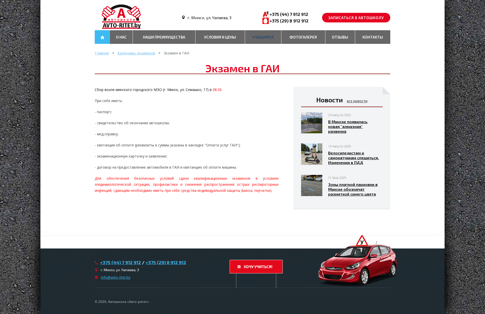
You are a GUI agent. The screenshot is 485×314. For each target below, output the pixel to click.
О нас (121, 37)
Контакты (372, 37)
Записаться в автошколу (356, 17)
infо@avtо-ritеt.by (115, 277)
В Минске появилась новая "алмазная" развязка (348, 126)
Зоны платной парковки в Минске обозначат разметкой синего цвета (353, 189)
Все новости (357, 101)
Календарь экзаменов (136, 53)
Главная (102, 53)
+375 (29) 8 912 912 (289, 20)
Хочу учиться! (257, 266)
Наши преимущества (164, 37)
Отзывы (340, 37)
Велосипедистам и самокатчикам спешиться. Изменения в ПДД (353, 157)
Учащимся (263, 37)
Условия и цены (220, 37)
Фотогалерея (303, 37)
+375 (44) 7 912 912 (289, 14)
